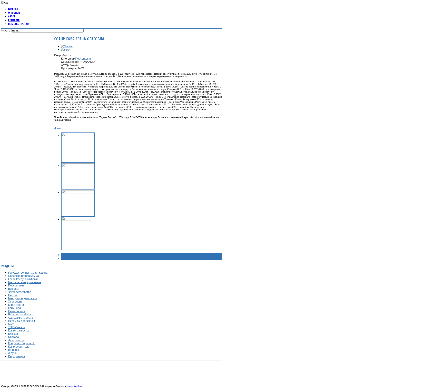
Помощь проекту (19, 24)
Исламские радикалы (21, 320)
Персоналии (83, 58)
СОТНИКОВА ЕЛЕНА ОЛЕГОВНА (79, 38)
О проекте (14, 13)
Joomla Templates (74, 385)
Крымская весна (18, 330)
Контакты (14, 20)
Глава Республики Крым (23, 279)
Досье (57, 128)
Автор (11, 16)
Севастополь (16, 311)
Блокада (13, 336)
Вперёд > (66, 258)
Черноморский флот (21, 314)
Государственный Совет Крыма (27, 272)
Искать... (6, 30)
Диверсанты (16, 340)
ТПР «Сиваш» (16, 327)
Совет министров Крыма (23, 275)
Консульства (16, 304)
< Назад (66, 255)
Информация (16, 356)
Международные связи (22, 298)
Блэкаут (13, 333)
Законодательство (19, 291)
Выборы (13, 288)
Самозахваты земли (21, 317)
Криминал (14, 307)
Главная (13, 9)
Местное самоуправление (24, 282)
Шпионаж (14, 349)
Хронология (15, 301)
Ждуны (12, 352)
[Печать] (67, 46)
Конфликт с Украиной (21, 343)
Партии (12, 295)
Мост (11, 324)
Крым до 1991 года (18, 346)
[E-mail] (65, 49)
